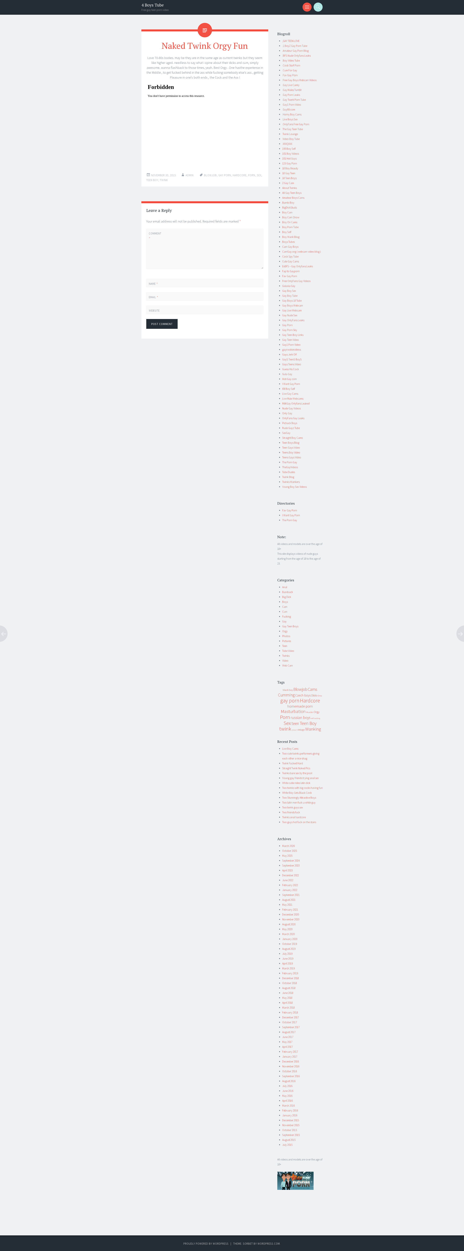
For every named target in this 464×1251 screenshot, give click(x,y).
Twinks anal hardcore (294, 817)
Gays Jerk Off (289, 354)
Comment (155, 236)
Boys (285, 602)
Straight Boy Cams (292, 438)
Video (285, 660)
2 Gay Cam (288, 183)
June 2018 (287, 993)
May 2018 (287, 997)
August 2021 (288, 900)
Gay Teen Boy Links (292, 335)
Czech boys (303, 695)
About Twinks (289, 188)
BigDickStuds (289, 207)
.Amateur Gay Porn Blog (295, 50)
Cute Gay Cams (290, 261)
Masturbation (293, 711)
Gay (284, 621)
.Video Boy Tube (291, 139)
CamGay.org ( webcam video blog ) (301, 251)
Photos (286, 636)
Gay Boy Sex (289, 291)
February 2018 (290, 1012)
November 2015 (290, 1125)
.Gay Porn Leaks (291, 95)
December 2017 (290, 1017)
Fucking (286, 616)
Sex (259, 175)
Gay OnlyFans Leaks (293, 320)
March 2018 (288, 1007)
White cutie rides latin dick (296, 783)
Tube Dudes (288, 472)
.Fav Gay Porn (290, 75)
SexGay (286, 433)
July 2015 (287, 1144)
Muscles (309, 712)
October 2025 (289, 851)
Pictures (286, 641)
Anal (284, 587)
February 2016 (290, 1110)
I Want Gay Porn (291, 384)
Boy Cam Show (290, 217)
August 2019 (288, 948)
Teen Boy (152, 180)
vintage (301, 729)
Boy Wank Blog (290, 237)
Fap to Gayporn (291, 271)
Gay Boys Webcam (292, 305)
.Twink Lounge (290, 134)
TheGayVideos (290, 467)
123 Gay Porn (289, 163)
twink (164, 180)
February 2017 (290, 1051)
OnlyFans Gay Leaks (293, 418)
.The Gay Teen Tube (292, 129)
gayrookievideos (291, 349)
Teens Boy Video (291, 452)
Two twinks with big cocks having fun (302, 788)
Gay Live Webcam (292, 310)
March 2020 (288, 934)
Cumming (286, 695)
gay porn (224, 175)
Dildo (314, 695)
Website (154, 310)
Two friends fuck (291, 812)
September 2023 (291, 865)
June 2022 (287, 880)
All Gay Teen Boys (291, 193)
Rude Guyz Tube (291, 428)
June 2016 (287, 1091)
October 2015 (289, 1130)
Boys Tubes (288, 242)
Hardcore (239, 175)
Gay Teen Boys (290, 626)
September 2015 (291, 1135)
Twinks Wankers (291, 482)
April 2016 (287, 1100)
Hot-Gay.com (289, 379)
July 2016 (287, 1086)
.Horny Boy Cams (291, 114)
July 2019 (287, 953)
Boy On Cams (289, 222)
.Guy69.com (288, 109)
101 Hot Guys (289, 158)
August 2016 (288, 1081)
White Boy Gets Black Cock (297, 792)
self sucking (315, 718)
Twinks (285, 655)
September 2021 (291, 895)
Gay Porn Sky (289, 330)
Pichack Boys (289, 423)
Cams (312, 689)
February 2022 (290, 885)
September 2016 (291, 1076)
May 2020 (287, 929)
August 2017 (288, 1032)
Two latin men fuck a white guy (299, 802)
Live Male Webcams (292, 398)
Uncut (294, 730)
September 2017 (291, 1027)
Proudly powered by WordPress (206, 1243)
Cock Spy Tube (290, 256)
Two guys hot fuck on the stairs (299, 822)
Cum (284, 611)
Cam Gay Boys (290, 246)
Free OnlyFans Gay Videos (296, 281)
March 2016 (288, 1105)
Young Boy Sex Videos (294, 486)
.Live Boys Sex (290, 119)
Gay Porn (287, 325)
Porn (251, 175)
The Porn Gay (289, 462)
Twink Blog (288, 477)
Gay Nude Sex (289, 315)
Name (153, 283)
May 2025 (287, 855)
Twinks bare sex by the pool (297, 773)
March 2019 (288, 968)
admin (190, 175)
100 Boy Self (289, 148)
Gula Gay (287, 374)
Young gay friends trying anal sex (300, 778)
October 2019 (289, 944)
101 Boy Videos (290, 153)
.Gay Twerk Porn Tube (294, 99)
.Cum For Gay (289, 70)
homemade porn (300, 706)
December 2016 (290, 1061)
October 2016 (289, 1071)
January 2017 (289, 1056)
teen (295, 723)
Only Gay (287, 413)
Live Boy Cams (290, 748)
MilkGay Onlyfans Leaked (296, 403)
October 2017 (289, 1022)
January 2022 (289, 890)
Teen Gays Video (291, 447)
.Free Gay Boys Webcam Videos (299, 80)
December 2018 (290, 978)
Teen (284, 646)
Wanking (313, 729)
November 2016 (290, 1066)
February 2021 (290, 909)
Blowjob (210, 175)
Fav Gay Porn (289, 276)
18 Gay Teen (288, 173)
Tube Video (288, 651)
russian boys (300, 717)
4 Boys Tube (152, 5)
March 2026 (288, 846)
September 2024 (291, 860)
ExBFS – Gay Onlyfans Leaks (297, 266)
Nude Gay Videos (291, 408)
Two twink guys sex (292, 807)
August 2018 (288, 988)
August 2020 (288, 924)
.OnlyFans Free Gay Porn (295, 124)
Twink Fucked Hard (292, 763)
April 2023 (287, 870)
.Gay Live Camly (290, 85)
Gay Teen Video (290, 340)
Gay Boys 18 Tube (292, 300)
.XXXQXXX (287, 144)
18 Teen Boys (289, 178)
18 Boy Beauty (290, 168)
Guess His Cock (290, 369)
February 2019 (290, 973)
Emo (320, 695)
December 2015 (290, 1120)
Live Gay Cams (290, 393)
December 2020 (290, 914)
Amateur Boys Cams (293, 197)
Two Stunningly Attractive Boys (299, 797)
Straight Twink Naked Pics (296, 768)
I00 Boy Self (288, 389)
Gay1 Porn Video (291, 344)
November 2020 (290, 919)
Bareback (287, 592)
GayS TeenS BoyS (292, 359)
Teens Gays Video (291, 457)
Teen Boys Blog (290, 442)
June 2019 (287, 958)
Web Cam (287, 665)
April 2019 (287, 963)
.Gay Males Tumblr (292, 90)
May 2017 (287, 1042)
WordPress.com (269, 1243)
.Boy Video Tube (291, 60)
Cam (284, 606)
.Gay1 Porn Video (291, 104)
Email (153, 297)
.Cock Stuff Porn (291, 65)
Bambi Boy (288, 202)
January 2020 (289, 939)
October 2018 (289, 983)
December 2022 (290, 875)
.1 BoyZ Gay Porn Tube (294, 46)
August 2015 (288, 1140)
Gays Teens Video (291, 364)
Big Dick (286, 597)
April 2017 (287, 1046)
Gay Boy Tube (289, 295)
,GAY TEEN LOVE (290, 41)
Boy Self (286, 232)
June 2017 (287, 1037)
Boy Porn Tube (290, 227)
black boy (288, 690)
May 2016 (287, 1095)
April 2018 (287, 1002)
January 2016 (289, 1115)
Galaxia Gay (288, 286)
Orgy (285, 631)
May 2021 (287, 904)
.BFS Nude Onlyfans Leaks (296, 55)
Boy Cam (287, 212)
